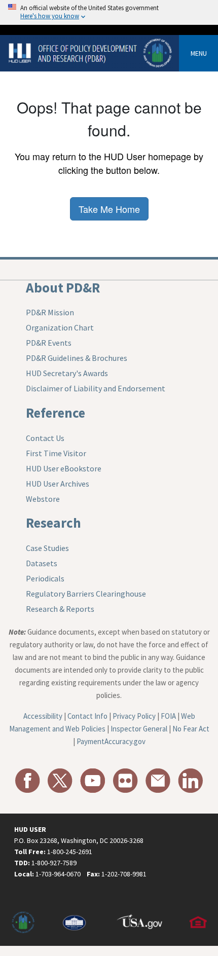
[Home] (91, 52)
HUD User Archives (57, 484)
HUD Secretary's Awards (67, 373)
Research (53, 522)
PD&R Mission (50, 312)
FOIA (168, 716)
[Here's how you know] (109, 12)
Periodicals (45, 578)
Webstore (43, 499)
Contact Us (45, 438)
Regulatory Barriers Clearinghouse (86, 594)
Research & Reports (60, 609)
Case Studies (47, 548)
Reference (55, 412)
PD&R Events (48, 343)
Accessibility (42, 716)
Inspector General (139, 728)
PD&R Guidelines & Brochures (76, 358)
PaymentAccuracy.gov (111, 741)
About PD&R (63, 287)
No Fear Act (190, 728)
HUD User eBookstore (63, 468)
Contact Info (87, 716)
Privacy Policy (134, 716)
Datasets (41, 563)
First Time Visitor (56, 453)
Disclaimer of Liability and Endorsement (95, 388)
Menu (199, 53)
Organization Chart (60, 327)
